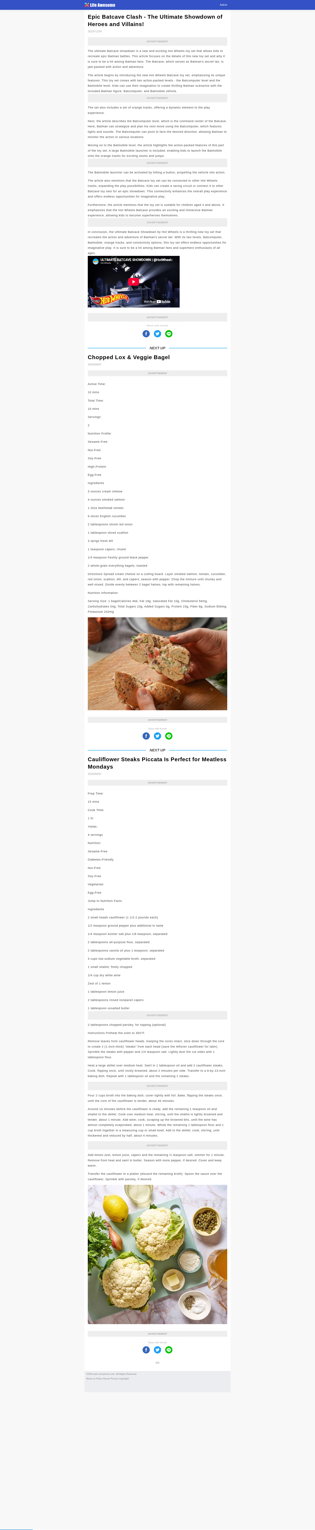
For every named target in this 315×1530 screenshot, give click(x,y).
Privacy (114, 1378)
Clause (106, 1378)
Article (223, 4)
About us (90, 1378)
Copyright (124, 1378)
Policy (99, 1378)
